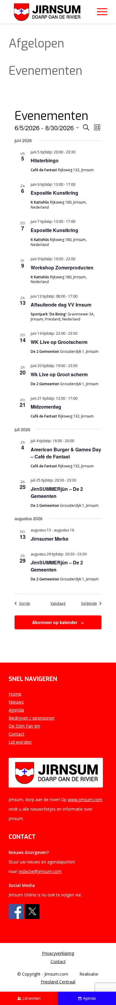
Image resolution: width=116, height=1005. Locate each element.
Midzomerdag (46, 406)
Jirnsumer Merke (49, 538)
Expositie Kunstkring (54, 192)
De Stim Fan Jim (24, 726)
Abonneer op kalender (54, 622)
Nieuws (16, 702)
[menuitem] (58, 953)
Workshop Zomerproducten (62, 267)
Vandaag (58, 603)
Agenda (16, 710)
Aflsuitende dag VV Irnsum (61, 304)
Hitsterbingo (45, 160)
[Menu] (99, 12)
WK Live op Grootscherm (59, 342)
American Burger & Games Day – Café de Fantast (66, 453)
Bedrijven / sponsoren (31, 718)
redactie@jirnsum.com (40, 871)
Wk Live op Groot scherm (59, 374)
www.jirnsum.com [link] (85, 799)
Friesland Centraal (58, 982)
